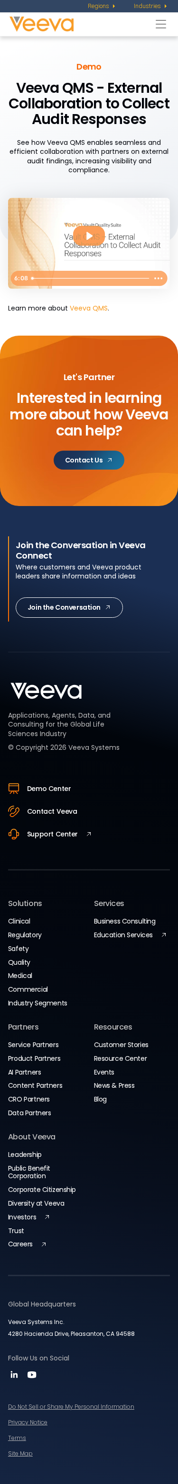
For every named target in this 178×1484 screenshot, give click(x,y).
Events (104, 1072)
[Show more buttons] (158, 278)
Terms (17, 1438)
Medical (20, 975)
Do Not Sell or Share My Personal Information (71, 1407)
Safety (18, 948)
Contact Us (84, 460)
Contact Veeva (52, 811)
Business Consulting (125, 921)
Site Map (20, 1453)
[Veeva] (80, 24)
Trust (16, 1230)
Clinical (19, 921)
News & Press (114, 1085)
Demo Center (49, 788)
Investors (22, 1217)
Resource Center (120, 1058)
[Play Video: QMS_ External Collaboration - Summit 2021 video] (89, 236)
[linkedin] (15, 1378)
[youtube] (32, 1378)
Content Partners (35, 1085)
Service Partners (33, 1044)
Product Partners (34, 1058)
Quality (19, 962)
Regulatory (25, 935)
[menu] (102, 6)
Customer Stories (121, 1044)
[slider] (88, 278)
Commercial (28, 989)
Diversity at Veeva (36, 1203)
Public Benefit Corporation (29, 1172)
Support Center (52, 834)
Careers (20, 1244)
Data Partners (29, 1113)
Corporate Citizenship (42, 1189)
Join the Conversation (64, 607)
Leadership (25, 1154)
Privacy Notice (27, 1422)
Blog (100, 1099)
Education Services (123, 935)
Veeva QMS (89, 308)
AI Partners (24, 1072)
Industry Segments (37, 1003)
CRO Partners (29, 1099)
